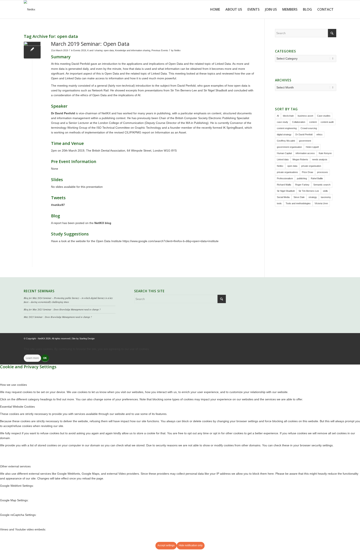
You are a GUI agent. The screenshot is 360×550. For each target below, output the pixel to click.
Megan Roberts (300, 159)
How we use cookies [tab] (13, 384)
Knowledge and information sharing (132, 50)
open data (292, 166)
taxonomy (326, 197)
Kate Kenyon (325, 153)
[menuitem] (215, 9)
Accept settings (166, 545)
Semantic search (321, 184)
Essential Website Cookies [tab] (17, 406)
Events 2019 (79, 50)
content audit (327, 122)
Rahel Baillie (317, 178)
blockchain (288, 115)
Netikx (177, 50)
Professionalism (285, 178)
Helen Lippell (312, 147)
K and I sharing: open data (100, 50)
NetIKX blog (102, 223)
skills (325, 191)
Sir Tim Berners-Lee (309, 191)
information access (305, 153)
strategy (313, 197)
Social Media (283, 197)
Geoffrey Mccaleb (286, 140)
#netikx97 (58, 205)
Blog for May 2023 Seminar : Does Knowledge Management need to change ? (62, 309)
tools (279, 203)
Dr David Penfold (303, 134)
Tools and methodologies (298, 203)
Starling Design (87, 338)
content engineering (287, 128)
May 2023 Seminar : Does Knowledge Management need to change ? (58, 317)
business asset (305, 115)
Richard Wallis (284, 184)
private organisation (311, 166)
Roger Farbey (302, 184)
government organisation (289, 147)
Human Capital (284, 153)
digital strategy (284, 134)
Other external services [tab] (15, 466)
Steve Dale (299, 197)
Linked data (283, 159)
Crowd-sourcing (309, 128)
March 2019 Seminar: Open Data (90, 43)
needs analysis (319, 159)
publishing (302, 178)
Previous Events (159, 50)
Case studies (323, 115)
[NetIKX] (29, 9)
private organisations (287, 172)
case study (282, 122)
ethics (319, 134)
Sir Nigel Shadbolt (286, 191)
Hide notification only (190, 545)
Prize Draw (307, 172)
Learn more (32, 358)
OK (45, 358)
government (305, 140)
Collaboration (298, 122)
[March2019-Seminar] (32, 50)
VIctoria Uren (321, 203)
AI (278, 115)
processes (322, 172)
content (313, 122)
